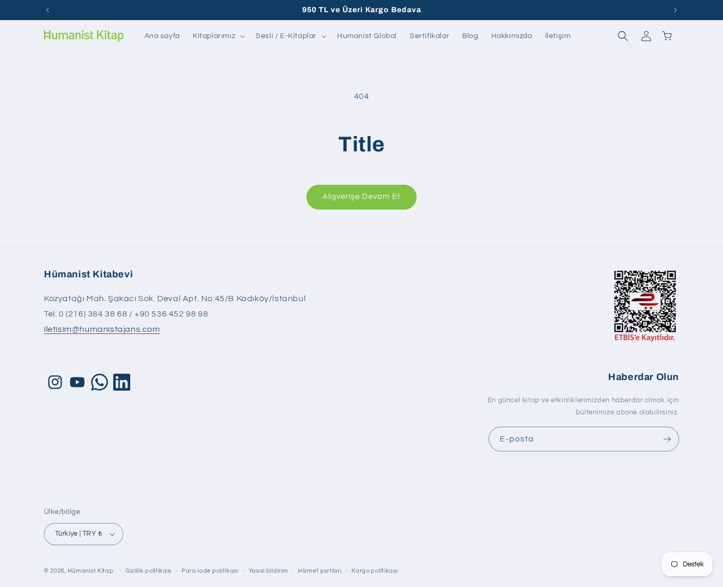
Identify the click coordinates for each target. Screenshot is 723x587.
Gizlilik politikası (148, 571)
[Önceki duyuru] (47, 10)
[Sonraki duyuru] (675, 10)
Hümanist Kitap (91, 571)
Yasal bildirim (268, 571)
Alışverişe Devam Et (361, 197)
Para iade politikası (210, 571)
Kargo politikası (374, 571)
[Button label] (667, 439)
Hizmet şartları (320, 571)
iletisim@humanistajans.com (102, 329)
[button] (217, 36)
